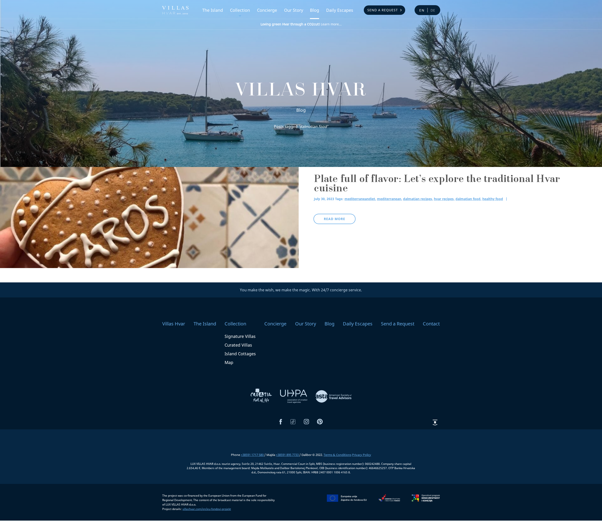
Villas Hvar (173, 323)
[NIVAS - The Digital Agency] (435, 422)
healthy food (492, 199)
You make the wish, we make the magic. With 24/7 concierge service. (301, 290)
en (422, 10)
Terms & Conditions (337, 455)
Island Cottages (240, 353)
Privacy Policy (361, 455)
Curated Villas (238, 345)
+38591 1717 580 (252, 455)
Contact (431, 323)
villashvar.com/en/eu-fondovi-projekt (206, 509)
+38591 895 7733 (287, 455)
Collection (240, 10)
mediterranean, (389, 199)
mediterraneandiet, (360, 199)
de (433, 10)
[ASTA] (333, 396)
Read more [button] (334, 219)
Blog (314, 10)
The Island (212, 10)
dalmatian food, (468, 199)
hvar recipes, (444, 199)
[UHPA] (294, 396)
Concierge (267, 10)
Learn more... (301, 24)
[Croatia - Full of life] (261, 396)
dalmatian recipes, (418, 199)
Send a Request (382, 10)
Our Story (293, 10)
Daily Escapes (339, 10)
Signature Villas (240, 336)
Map (229, 362)
